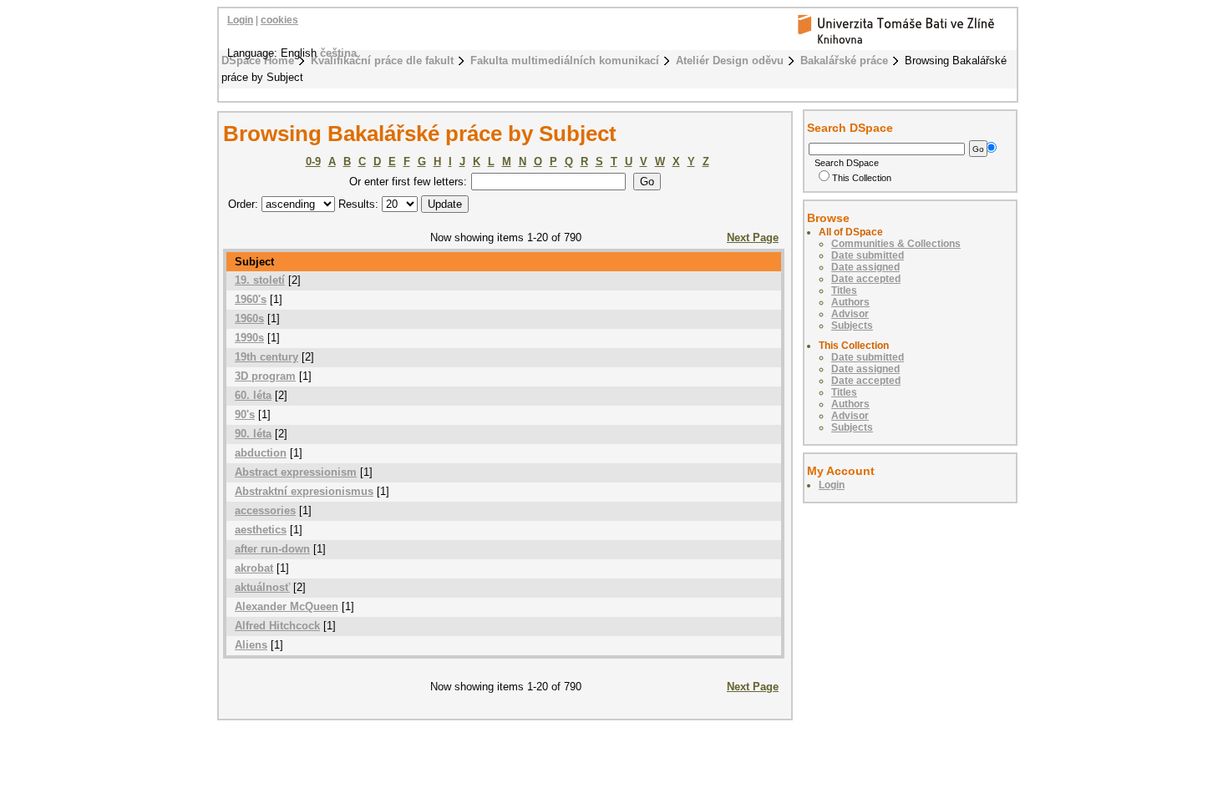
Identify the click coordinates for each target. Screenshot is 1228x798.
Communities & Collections (896, 244)
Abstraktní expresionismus (304, 491)
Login (240, 20)
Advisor (850, 314)
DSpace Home (257, 60)
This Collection (861, 178)
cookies (279, 20)
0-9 (313, 161)
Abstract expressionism (296, 472)
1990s (249, 337)
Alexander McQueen (286, 606)
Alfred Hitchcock (277, 625)
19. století (260, 280)
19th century (266, 357)
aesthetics (261, 529)
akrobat (254, 568)
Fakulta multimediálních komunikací (564, 60)
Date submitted (867, 255)
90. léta (253, 433)
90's (245, 414)
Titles (844, 290)
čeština (338, 53)
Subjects (852, 325)
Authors (850, 302)
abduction (261, 453)
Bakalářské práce (844, 60)
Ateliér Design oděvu (730, 60)
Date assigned (865, 267)
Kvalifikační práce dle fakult (382, 60)
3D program (265, 376)
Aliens (251, 645)
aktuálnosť (262, 587)
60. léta (253, 395)
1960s (249, 318)
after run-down (272, 549)
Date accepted (866, 279)
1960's (250, 299)
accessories (265, 510)
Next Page (753, 237)
